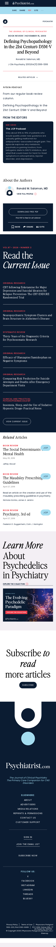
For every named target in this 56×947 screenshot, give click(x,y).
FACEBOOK (28, 880)
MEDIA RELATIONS (28, 808)
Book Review (15, 35)
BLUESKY (28, 898)
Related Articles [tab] (26, 77)
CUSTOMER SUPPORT (28, 822)
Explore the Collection (14, 584)
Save (14, 10)
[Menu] (7, 3)
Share (22, 10)
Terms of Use (26, 924)
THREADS (28, 894)
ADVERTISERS (28, 804)
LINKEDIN (28, 889)
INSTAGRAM (28, 885)
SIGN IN (28, 837)
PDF (29, 10)
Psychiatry (48, 21)
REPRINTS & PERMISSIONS (28, 813)
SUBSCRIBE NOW (28, 855)
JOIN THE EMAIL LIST (28, 844)
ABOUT (28, 800)
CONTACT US (28, 817)
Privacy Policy (12, 924)
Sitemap (44, 933)
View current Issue (17, 421)
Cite (36, 10)
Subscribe (28, 685)
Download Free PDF (28, 211)
